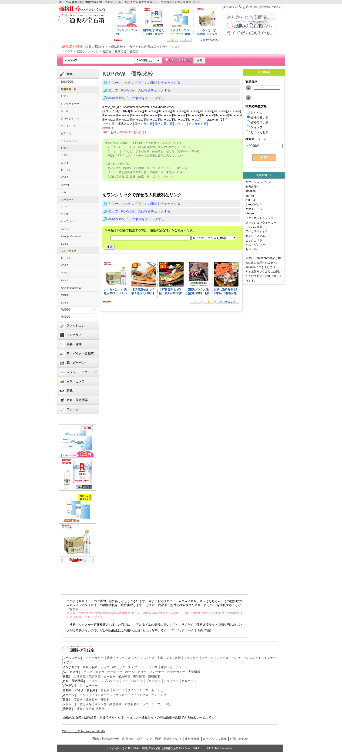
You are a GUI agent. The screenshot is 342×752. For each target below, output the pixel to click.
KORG (65, 177)
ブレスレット (252, 658)
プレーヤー (156, 672)
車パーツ (119, 690)
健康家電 (124, 676)
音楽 (70, 74)
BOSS (64, 243)
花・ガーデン (76, 362)
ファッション (76, 325)
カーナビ (157, 690)
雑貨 (178, 658)
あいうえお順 (197, 123)
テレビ (88, 672)
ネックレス (123, 658)
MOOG (65, 295)
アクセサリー (95, 658)
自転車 (105, 690)
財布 (169, 658)
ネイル (137, 658)
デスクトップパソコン (104, 681)
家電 (70, 390)
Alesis (64, 280)
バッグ (149, 658)
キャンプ (100, 704)
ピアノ (65, 96)
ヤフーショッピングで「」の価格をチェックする (144, 82)
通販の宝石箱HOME (105, 739)
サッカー (121, 695)
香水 (160, 658)
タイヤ (132, 690)
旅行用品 (86, 704)
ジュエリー (191, 658)
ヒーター (109, 676)
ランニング (158, 695)
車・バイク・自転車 (80, 353)
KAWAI (65, 184)
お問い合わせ (239, 739)
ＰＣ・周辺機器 (77, 400)
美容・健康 (74, 344)
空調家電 (94, 676)
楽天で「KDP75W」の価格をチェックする (139, 90)
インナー (270, 658)
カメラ (99, 672)
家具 (86, 667)
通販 (158, 739)
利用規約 (128, 739)
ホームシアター (135, 672)
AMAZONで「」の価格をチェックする (136, 98)
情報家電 (154, 676)
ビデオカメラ (176, 672)
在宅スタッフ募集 (215, 739)
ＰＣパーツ (189, 681)
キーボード (67, 111)
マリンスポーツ (102, 695)
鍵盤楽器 (120, 51)
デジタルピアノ (70, 140)
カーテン (175, 667)
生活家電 (80, 676)
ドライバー (171, 681)
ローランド (67, 170)
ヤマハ (65, 155)
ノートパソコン (132, 681)
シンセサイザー (70, 103)
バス (155, 667)
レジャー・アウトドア (82, 372)
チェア (132, 667)
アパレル (207, 658)
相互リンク (144, 739)
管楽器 (134, 51)
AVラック (118, 667)
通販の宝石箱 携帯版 (91, 709)
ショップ (180, 123)
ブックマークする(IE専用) (193, 630)
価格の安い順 (143, 123)
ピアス (68, 662)
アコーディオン (70, 118)
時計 (110, 658)
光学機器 (194, 672)
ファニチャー (89, 685)
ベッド (144, 667)
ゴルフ (84, 695)
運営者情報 (192, 739)
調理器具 (115, 704)
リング (235, 658)
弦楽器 (107, 51)
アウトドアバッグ (136, 704)
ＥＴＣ (143, 690)
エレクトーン (68, 126)
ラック (104, 667)
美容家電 (139, 676)
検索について (173, 739)
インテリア (74, 335)
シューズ (222, 658)
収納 (94, 667)
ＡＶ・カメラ (76, 381)
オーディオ (114, 672)
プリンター (153, 681)
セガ (63, 192)
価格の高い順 (163, 123)
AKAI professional (71, 236)
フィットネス (139, 695)
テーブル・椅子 (161, 704)
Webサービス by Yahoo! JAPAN (83, 731)
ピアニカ (66, 133)
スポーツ (73, 409)
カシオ (65, 162)
